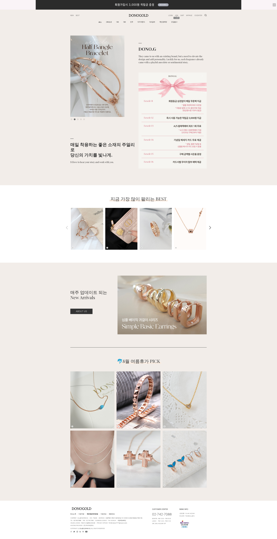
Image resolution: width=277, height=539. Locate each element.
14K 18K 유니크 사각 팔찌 (138, 395)
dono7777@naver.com (120, 523)
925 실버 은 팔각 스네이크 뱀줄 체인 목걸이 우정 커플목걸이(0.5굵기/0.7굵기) (92, 456)
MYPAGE (189, 15)
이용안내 (103, 514)
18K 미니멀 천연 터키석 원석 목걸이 (92, 395)
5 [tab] (84, 119)
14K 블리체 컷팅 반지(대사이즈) (154, 224)
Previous (75, 76)
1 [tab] (71, 119)
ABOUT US (81, 311)
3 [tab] (78, 119)
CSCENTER (198, 15)
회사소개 (73, 514)
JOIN (176, 15)
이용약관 (81, 514)
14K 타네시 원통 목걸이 (185, 223)
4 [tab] (81, 119)
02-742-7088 (77, 520)
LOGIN (170, 15)
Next (119, 76)
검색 (206, 15)
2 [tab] (75, 119)
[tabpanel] (97, 76)
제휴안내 (111, 514)
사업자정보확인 (122, 520)
